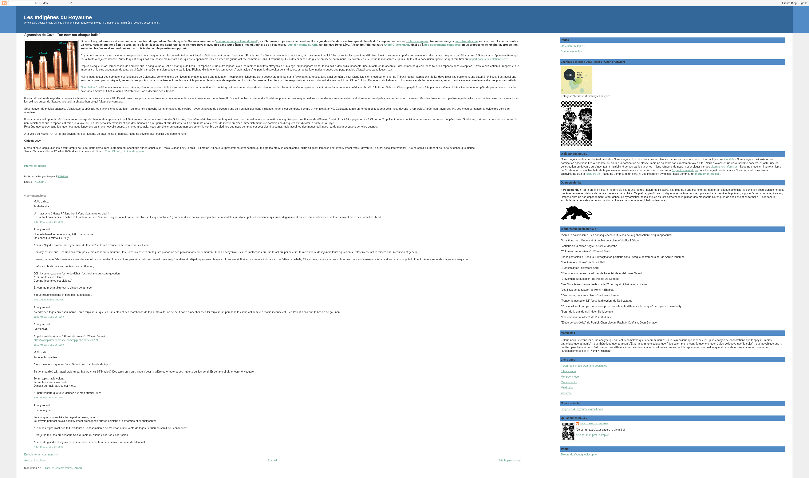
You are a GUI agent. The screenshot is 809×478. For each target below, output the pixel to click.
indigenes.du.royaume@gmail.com (582, 409)
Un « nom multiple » (573, 46)
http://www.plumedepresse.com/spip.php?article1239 (66, 340)
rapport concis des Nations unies (489, 59)
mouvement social (707, 173)
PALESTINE (40, 182)
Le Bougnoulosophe (594, 423)
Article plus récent (35, 460)
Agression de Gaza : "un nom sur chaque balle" (62, 35)
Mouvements (569, 382)
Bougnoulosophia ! (572, 51)
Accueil (272, 460)
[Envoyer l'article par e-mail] (68, 176)
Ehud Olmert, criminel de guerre (124, 151)
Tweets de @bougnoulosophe (579, 454)
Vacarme (566, 393)
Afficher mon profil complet (592, 435)
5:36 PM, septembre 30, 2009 (48, 398)
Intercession (568, 371)
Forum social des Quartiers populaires (584, 365)
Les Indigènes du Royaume (58, 17)
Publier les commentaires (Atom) (62, 468)
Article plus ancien (509, 460)
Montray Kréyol (570, 376)
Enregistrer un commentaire (41, 454)
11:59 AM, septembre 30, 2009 (49, 345)
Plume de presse (35, 165)
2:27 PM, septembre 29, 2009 (48, 222)
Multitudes (567, 387)
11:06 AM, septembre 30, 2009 (49, 317)
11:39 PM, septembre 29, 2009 (49, 299)
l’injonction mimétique (685, 170)
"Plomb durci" (89, 87)
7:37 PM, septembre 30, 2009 (48, 447)
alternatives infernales (724, 166)
